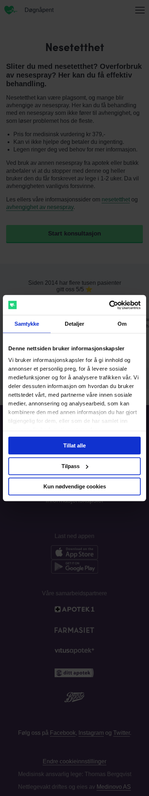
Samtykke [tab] (26, 324)
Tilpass (70, 466)
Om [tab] (122, 324)
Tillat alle (74, 445)
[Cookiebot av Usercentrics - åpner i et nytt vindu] (109, 305)
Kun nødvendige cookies (74, 486)
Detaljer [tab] (75, 324)
